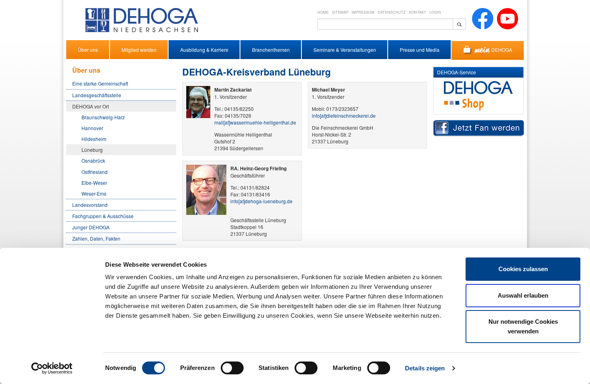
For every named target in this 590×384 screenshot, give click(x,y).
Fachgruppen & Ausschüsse (103, 215)
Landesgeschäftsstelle (96, 95)
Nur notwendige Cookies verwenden (523, 326)
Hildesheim (93, 138)
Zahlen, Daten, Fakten (96, 238)
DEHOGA (501, 49)
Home (323, 12)
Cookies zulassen (523, 269)
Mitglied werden (139, 49)
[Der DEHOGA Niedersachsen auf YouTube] (507, 17)
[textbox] (385, 24)
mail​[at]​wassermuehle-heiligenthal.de (255, 122)
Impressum (363, 12)
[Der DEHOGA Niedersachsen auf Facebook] (482, 17)
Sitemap (340, 12)
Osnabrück (93, 160)
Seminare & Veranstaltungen (344, 49)
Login (435, 12)
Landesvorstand (90, 204)
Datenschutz (392, 12)
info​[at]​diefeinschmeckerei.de (344, 115)
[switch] (232, 368)
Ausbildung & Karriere (204, 49)
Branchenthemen (271, 49)
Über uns (88, 49)
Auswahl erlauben (523, 295)
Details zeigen (425, 368)
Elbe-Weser (94, 182)
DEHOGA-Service (456, 72)
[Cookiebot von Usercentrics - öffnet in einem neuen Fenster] (52, 368)
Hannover (92, 128)
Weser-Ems (93, 193)
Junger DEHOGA (91, 227)
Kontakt (417, 12)
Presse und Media (419, 49)
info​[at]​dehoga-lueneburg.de (261, 201)
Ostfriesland (94, 171)
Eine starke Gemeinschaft (100, 83)
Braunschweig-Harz (103, 117)
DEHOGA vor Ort (90, 106)
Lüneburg (92, 149)
